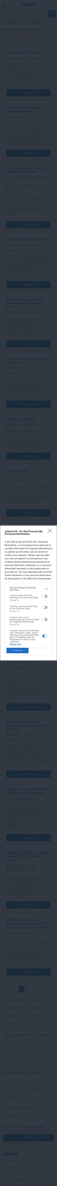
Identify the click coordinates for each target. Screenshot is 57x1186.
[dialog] (28, 593)
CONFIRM (17, 650)
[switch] (44, 596)
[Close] (51, 532)
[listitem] (28, 588)
